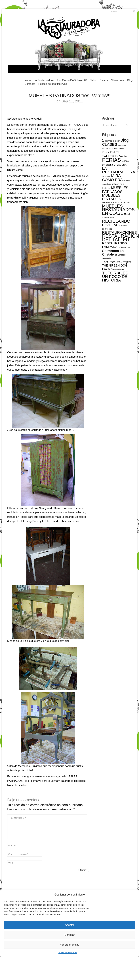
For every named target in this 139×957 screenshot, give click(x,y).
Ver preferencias (69, 944)
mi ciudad (106, 176)
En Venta (121, 156)
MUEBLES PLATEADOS (116, 202)
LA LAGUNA (120, 164)
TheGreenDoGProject (116, 262)
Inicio (27, 80)
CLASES (109, 144)
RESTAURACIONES (119, 232)
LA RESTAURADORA (118, 170)
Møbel (127, 214)
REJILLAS (110, 225)
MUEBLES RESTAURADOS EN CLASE (118, 210)
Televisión (106, 258)
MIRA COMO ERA (112, 177)
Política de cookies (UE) (52, 83)
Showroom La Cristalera (113, 252)
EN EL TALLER (110, 154)
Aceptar (69, 924)
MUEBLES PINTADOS (111, 197)
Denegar (69, 934)
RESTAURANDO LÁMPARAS (114, 245)
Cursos (105, 152)
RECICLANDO (116, 221)
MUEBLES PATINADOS (115, 190)
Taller (93, 80)
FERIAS (111, 160)
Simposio (122, 255)
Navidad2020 (108, 218)
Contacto (29, 83)
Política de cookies (67, 952)
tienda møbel (118, 269)
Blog (129, 80)
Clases (104, 80)
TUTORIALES (115, 273)
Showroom (117, 80)
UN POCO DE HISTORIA (114, 278)
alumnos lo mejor (112, 141)
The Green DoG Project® (72, 80)
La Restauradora (44, 80)
